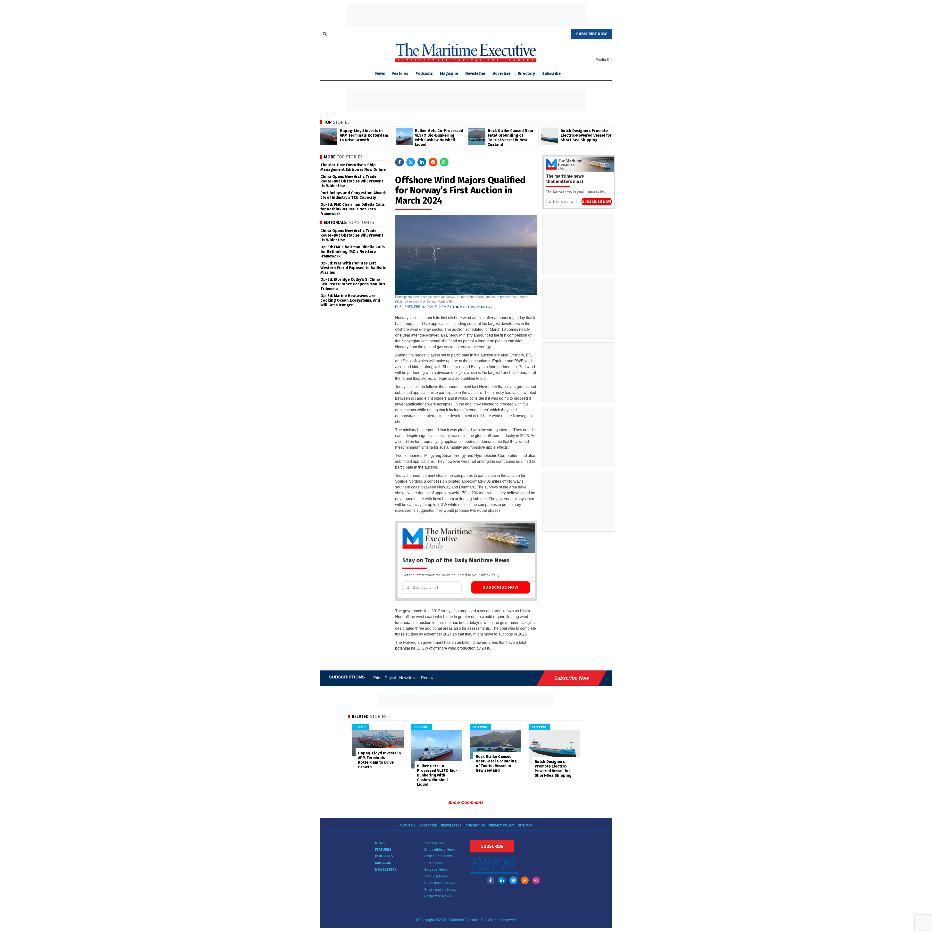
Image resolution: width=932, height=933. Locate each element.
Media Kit (604, 60)
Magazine (449, 73)
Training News (436, 876)
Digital (390, 678)
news (380, 73)
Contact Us (475, 825)
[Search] (324, 34)
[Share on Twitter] (410, 162)
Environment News (440, 889)
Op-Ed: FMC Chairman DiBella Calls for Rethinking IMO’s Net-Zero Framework (352, 209)
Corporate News (437, 896)
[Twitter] (513, 880)
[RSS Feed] (525, 880)
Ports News (433, 863)
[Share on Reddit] (433, 162)
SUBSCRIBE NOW (591, 34)
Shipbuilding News (439, 849)
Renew (427, 678)
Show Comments (466, 802)
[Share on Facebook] (399, 162)
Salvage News (435, 869)
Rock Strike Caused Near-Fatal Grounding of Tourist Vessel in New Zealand (511, 137)
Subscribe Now (500, 587)
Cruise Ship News (438, 856)
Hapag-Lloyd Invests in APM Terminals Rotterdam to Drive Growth (364, 135)
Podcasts (424, 73)
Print (377, 678)
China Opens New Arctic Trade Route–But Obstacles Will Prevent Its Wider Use (351, 181)
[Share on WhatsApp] (444, 162)
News (380, 843)
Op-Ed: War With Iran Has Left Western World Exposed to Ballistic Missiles (353, 268)
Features (400, 73)
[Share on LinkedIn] (421, 162)
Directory (526, 73)
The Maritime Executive (472, 307)
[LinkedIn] (502, 880)
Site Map (525, 825)
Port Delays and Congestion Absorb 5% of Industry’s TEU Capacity (353, 195)
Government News (439, 883)
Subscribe (551, 73)
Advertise (501, 73)
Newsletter (475, 73)
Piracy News (434, 843)
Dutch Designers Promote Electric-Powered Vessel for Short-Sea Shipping (586, 135)
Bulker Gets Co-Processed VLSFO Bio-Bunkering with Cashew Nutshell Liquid (439, 137)
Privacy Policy (501, 825)
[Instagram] (536, 880)
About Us (407, 825)
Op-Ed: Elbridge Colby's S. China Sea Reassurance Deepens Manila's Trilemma (352, 284)
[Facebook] (490, 880)
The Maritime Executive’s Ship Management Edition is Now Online (353, 167)
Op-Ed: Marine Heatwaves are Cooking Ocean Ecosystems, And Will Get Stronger (350, 300)
